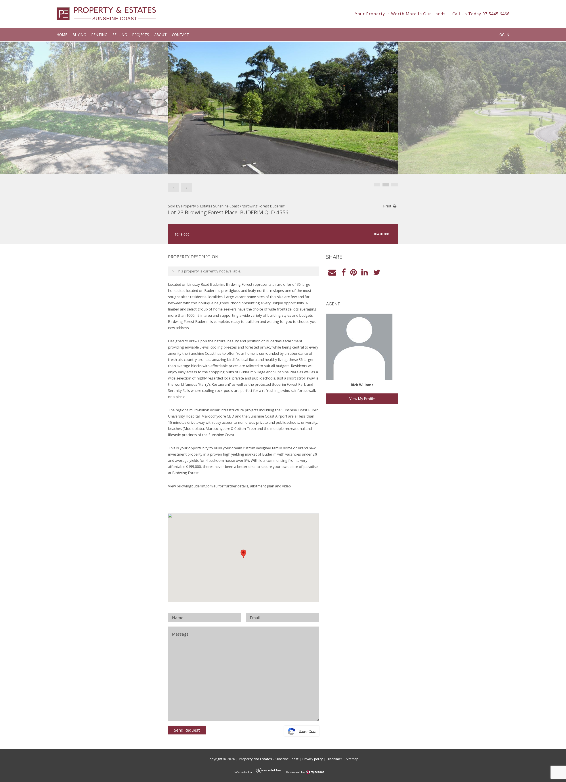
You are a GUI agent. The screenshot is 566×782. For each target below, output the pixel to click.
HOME (62, 34)
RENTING (99, 34)
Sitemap (352, 759)
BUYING (79, 34)
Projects (140, 34)
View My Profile (362, 398)
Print (387, 206)
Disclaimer (334, 759)
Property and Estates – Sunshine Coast (268, 759)
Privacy (302, 731)
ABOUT (160, 34)
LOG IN (503, 34)
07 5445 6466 (495, 13)
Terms (313, 731)
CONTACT (180, 34)
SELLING (120, 34)
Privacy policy (312, 759)
